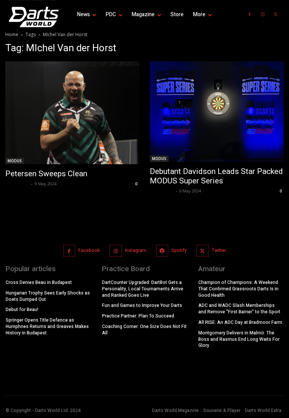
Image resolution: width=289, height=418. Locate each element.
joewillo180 (17, 183)
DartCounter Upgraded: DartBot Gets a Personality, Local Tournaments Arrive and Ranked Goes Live (142, 289)
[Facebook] (249, 14)
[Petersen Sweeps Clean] (72, 112)
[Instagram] (262, 14)
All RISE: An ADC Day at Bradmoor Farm (240, 322)
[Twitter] (275, 14)
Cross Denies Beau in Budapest (39, 282)
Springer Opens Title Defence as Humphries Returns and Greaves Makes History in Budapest (47, 326)
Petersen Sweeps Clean (46, 173)
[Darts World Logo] (32, 17)
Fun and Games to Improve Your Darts (142, 305)
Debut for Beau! (22, 309)
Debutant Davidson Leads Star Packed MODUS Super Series (216, 176)
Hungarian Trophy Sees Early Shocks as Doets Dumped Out (48, 296)
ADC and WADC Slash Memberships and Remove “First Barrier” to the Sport (239, 308)
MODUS (15, 160)
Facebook (89, 250)
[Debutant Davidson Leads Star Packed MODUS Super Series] (217, 111)
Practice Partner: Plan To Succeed (138, 316)
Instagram (135, 250)
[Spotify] (162, 251)
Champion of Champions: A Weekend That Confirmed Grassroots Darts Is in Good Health (238, 289)
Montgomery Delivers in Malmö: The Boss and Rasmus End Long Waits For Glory (239, 339)
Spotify (179, 250)
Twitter (219, 250)
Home (11, 34)
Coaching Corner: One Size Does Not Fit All (144, 329)
